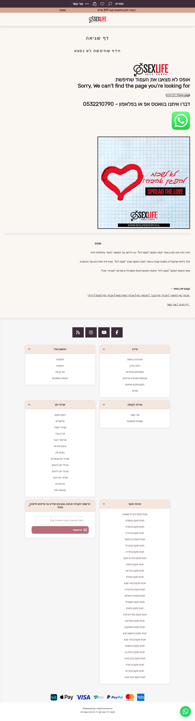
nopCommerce (104, 708)
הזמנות (60, 359)
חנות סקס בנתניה (134, 526)
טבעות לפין (60, 490)
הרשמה (77, 529)
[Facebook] (117, 332)
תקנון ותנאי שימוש (134, 384)
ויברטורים (60, 483)
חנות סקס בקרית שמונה (135, 514)
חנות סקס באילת (135, 577)
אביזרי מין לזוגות (104, 295)
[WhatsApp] (185, 711)
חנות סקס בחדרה (135, 551)
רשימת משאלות (102, 4)
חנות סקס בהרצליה (135, 589)
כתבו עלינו (134, 365)
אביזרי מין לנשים (60, 465)
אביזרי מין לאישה (180, 295)
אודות (135, 390)
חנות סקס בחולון (134, 608)
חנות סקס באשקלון (135, 627)
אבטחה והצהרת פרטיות (135, 378)
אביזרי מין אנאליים (60, 458)
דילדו (91, 295)
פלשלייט (60, 421)
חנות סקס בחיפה (135, 564)
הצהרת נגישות (135, 359)
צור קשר (78, 4)
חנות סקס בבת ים (135, 671)
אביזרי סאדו (60, 427)
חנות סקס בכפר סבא (135, 639)
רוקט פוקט (60, 415)
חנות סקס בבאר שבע (135, 583)
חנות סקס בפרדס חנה (135, 614)
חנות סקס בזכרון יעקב (134, 558)
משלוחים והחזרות (135, 372)
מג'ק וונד (60, 433)
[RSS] (78, 332)
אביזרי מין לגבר (159, 295)
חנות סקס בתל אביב (134, 677)
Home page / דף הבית (178, 95)
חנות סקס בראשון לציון (135, 633)
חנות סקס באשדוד (135, 602)
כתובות (60, 365)
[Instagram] (91, 332)
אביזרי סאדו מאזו (125, 295)
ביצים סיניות (60, 446)
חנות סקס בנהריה (134, 533)
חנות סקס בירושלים (135, 595)
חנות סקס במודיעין (135, 620)
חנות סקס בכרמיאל (135, 539)
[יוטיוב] (104, 332)
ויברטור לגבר (60, 440)
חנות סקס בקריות (135, 570)
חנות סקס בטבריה (134, 545)
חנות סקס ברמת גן (135, 652)
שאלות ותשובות (135, 421)
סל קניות (60, 372)
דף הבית (184, 304)
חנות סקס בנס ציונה (134, 658)
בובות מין (60, 452)
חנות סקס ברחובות (135, 645)
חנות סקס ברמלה (135, 664)
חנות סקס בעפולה (134, 520)
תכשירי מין (142, 295)
